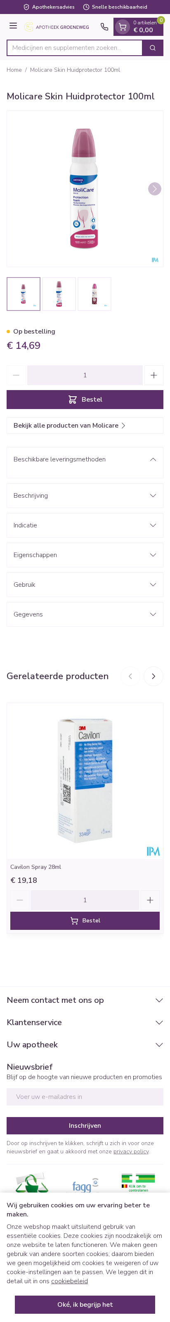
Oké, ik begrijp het (85, 1304)
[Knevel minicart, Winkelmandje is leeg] (122, 26)
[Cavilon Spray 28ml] (85, 781)
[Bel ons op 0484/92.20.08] (104, 27)
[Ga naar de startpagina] (60, 27)
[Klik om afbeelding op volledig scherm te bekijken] (85, 189)
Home (14, 70)
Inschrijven (85, 1125)
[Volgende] (154, 188)
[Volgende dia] (153, 676)
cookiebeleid (69, 1281)
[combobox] (75, 48)
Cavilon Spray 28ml (35, 867)
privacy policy (131, 1151)
